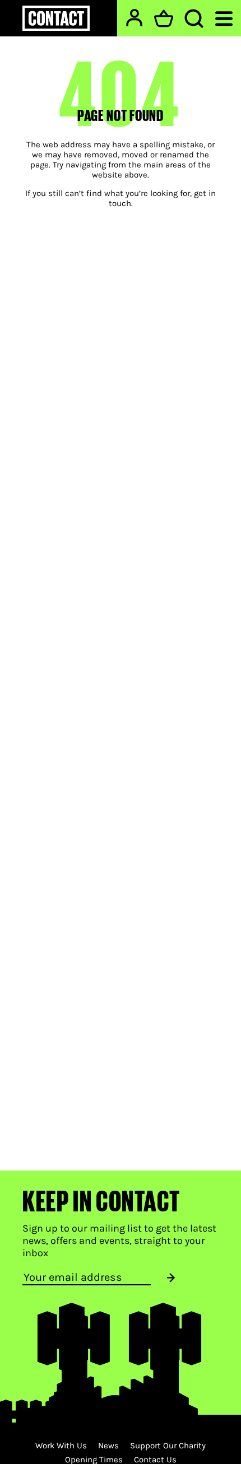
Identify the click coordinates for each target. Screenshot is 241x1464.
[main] (120, 585)
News (108, 1445)
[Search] (193, 18)
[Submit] (171, 1277)
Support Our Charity (168, 1445)
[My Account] (134, 17)
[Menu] (224, 17)
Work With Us (61, 1445)
